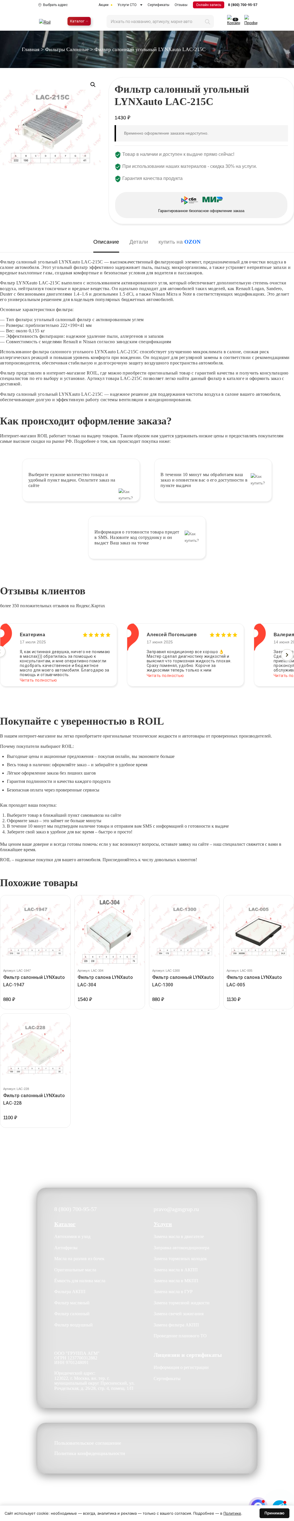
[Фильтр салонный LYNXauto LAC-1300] (184, 930)
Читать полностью (38, 675)
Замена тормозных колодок (180, 1258)
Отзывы (181, 5)
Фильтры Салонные (67, 49)
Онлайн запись (208, 5)
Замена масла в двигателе (179, 1236)
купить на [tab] (179, 242)
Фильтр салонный (72, 1313)
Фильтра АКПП (70, 1291)
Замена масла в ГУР (173, 1291)
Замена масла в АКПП (176, 1269)
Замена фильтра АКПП (176, 1324)
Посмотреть (35, 1008)
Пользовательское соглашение (87, 1443)
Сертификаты (158, 5)
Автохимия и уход (72, 1236)
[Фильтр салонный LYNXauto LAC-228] (35, 1049)
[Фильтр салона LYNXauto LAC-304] (110, 930)
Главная (30, 49)
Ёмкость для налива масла (79, 1280)
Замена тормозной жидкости (182, 1302)
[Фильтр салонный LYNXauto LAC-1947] (35, 930)
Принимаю (274, 1513)
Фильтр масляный (72, 1302)
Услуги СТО (127, 5)
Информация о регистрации (181, 1367)
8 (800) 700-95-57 (242, 5)
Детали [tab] (138, 242)
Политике (232, 1513)
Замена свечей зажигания (179, 1313)
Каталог (77, 21)
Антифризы (66, 1247)
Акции (103, 5)
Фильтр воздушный (73, 1324)
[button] (93, 84)
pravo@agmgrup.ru (176, 1209)
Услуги (163, 1224)
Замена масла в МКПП (176, 1280)
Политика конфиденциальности (89, 1453)
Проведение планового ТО (180, 1335)
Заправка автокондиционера (181, 1247)
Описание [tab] (106, 242)
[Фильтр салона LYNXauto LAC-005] (259, 930)
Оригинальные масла (75, 1269)
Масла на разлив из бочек (79, 1258)
